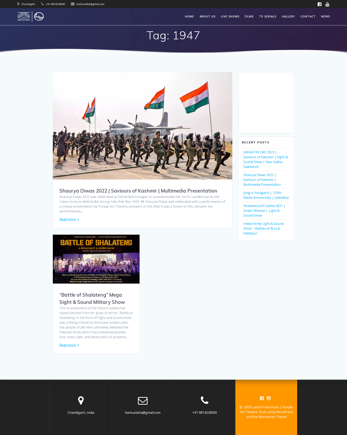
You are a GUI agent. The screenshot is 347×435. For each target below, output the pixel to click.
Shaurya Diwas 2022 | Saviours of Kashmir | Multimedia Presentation (138, 191)
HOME (189, 16)
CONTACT (308, 16)
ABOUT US (207, 16)
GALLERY (288, 16)
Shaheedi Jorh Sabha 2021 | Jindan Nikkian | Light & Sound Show (264, 211)
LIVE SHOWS (230, 16)
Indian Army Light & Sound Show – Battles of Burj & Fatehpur (263, 228)
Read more (67, 219)
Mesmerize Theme (272, 417)
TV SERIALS (267, 16)
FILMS (249, 16)
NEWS (325, 16)
